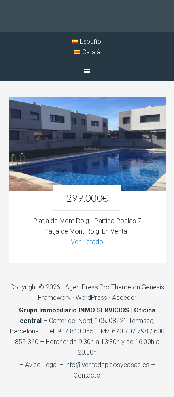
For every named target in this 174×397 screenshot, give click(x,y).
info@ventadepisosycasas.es (107, 365)
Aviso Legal (41, 365)
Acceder (124, 297)
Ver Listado (87, 242)
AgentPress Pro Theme (98, 287)
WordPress (91, 297)
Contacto (87, 375)
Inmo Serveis (87, 16)
